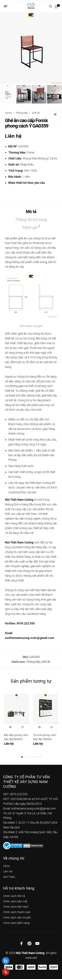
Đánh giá (31, 227)
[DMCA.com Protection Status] (33, 845)
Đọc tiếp (22, 727)
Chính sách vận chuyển (17, 917)
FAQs (6, 866)
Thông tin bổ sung (31, 219)
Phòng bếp (22, 112)
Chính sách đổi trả (14, 896)
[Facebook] (21, 943)
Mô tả (31, 211)
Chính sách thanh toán (16, 912)
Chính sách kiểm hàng (16, 923)
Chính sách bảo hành (15, 906)
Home (8, 112)
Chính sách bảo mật (15, 901)
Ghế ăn (36, 112)
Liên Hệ (7, 871)
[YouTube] (37, 943)
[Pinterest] (29, 943)
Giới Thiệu (9, 876)
